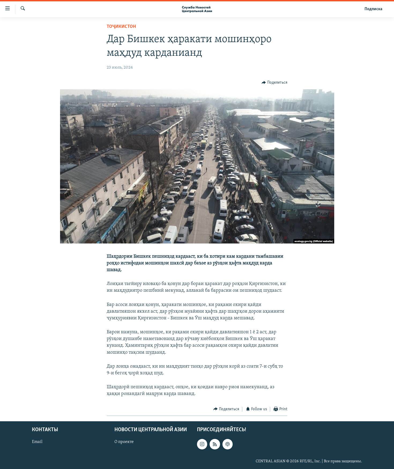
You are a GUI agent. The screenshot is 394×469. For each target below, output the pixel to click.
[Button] (274, 82)
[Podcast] (227, 444)
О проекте (124, 442)
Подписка (373, 9)
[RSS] (215, 444)
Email (37, 442)
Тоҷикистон (121, 26)
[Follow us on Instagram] (202, 444)
